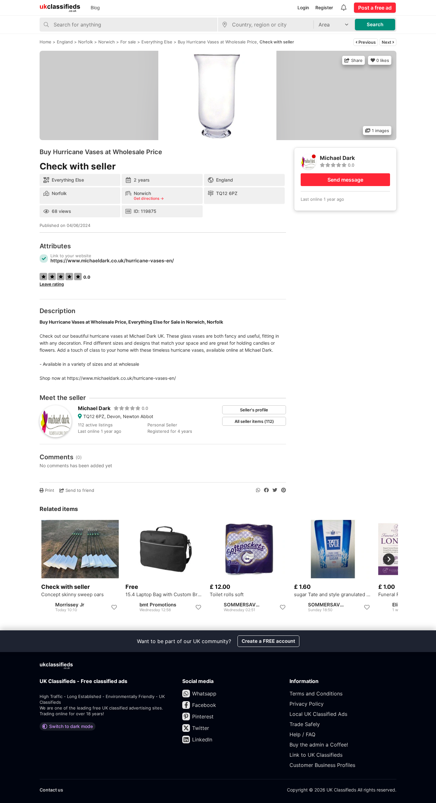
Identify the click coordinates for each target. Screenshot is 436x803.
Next (387, 42)
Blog (95, 7)
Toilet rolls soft (227, 594)
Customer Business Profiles (322, 765)
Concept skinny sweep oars (72, 594)
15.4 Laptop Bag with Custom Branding (164, 594)
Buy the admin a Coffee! (318, 744)
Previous (366, 42)
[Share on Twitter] (275, 490)
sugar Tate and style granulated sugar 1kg (333, 594)
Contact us (51, 789)
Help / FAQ (302, 734)
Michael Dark (94, 408)
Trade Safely (304, 724)
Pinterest (203, 716)
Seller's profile (254, 409)
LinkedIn (202, 739)
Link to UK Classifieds (315, 755)
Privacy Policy (306, 704)
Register (324, 7)
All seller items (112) (254, 421)
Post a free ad (375, 7)
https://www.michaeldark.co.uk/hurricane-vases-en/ (112, 261)
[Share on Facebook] (266, 490)
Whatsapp (204, 693)
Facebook (204, 705)
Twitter (200, 728)
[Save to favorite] (114, 607)
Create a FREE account (268, 641)
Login (303, 7)
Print (49, 490)
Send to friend (79, 490)
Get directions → (149, 198)
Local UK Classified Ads (318, 714)
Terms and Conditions (315, 693)
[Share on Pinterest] (283, 490)
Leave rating (52, 284)
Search (375, 24)
